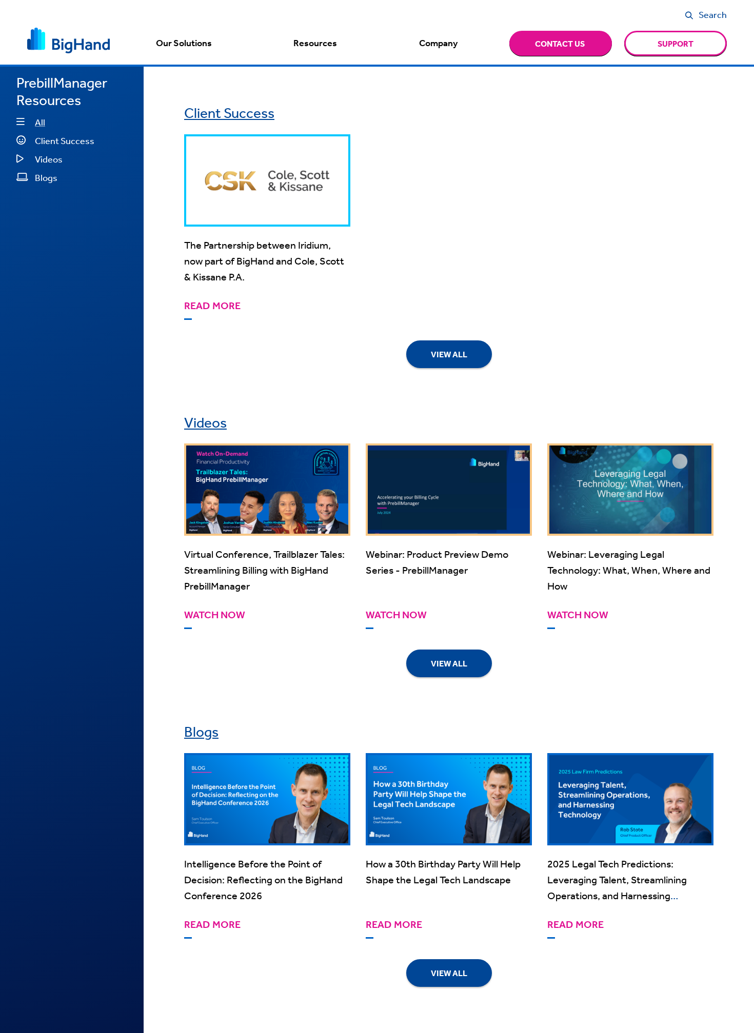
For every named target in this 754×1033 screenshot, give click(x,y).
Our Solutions (184, 43)
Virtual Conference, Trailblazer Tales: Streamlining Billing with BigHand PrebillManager (264, 570)
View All (449, 354)
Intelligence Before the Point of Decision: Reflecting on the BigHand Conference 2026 (263, 879)
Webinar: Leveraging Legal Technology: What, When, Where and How (628, 570)
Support (675, 43)
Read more (212, 305)
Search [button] (713, 14)
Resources (315, 43)
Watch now (214, 615)
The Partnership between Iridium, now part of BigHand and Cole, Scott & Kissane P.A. (264, 260)
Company (438, 43)
